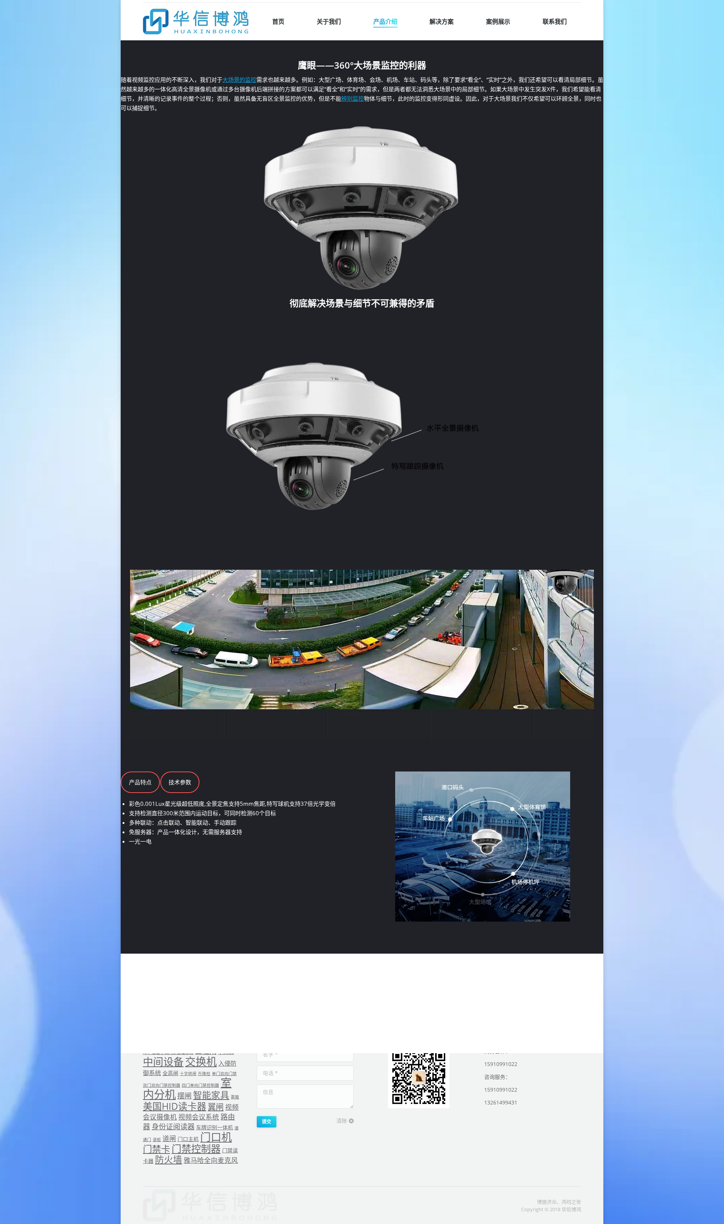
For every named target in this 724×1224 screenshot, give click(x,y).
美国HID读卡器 (174, 1106)
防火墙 (168, 1159)
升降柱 (204, 1073)
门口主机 (188, 1139)
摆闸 (184, 1096)
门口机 (216, 1137)
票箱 (235, 1097)
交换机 (201, 1061)
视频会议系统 (198, 1116)
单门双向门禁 (224, 1073)
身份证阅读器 (173, 1127)
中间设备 (163, 1062)
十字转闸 (188, 1073)
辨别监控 (352, 98)
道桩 (157, 1139)
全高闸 (170, 1073)
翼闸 (216, 1106)
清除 (341, 1120)
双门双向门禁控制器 (161, 1085)
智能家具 (211, 1095)
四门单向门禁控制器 (200, 1085)
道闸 (169, 1138)
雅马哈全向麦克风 (211, 1160)
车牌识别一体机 (214, 1127)
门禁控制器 (196, 1148)
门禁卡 (156, 1149)
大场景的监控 (239, 79)
